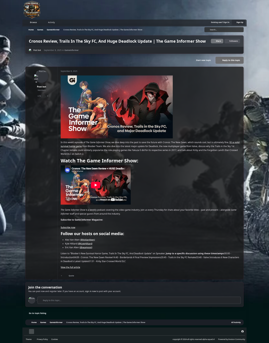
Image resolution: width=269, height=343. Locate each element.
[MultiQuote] (61, 275)
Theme (29, 339)
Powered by (231, 339)
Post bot (37, 50)
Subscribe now (68, 227)
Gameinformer (71, 50)
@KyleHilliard (85, 243)
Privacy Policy (42, 339)
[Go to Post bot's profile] (30, 50)
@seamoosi (86, 247)
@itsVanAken (87, 239)
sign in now (90, 291)
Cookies (54, 339)
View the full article (70, 267)
